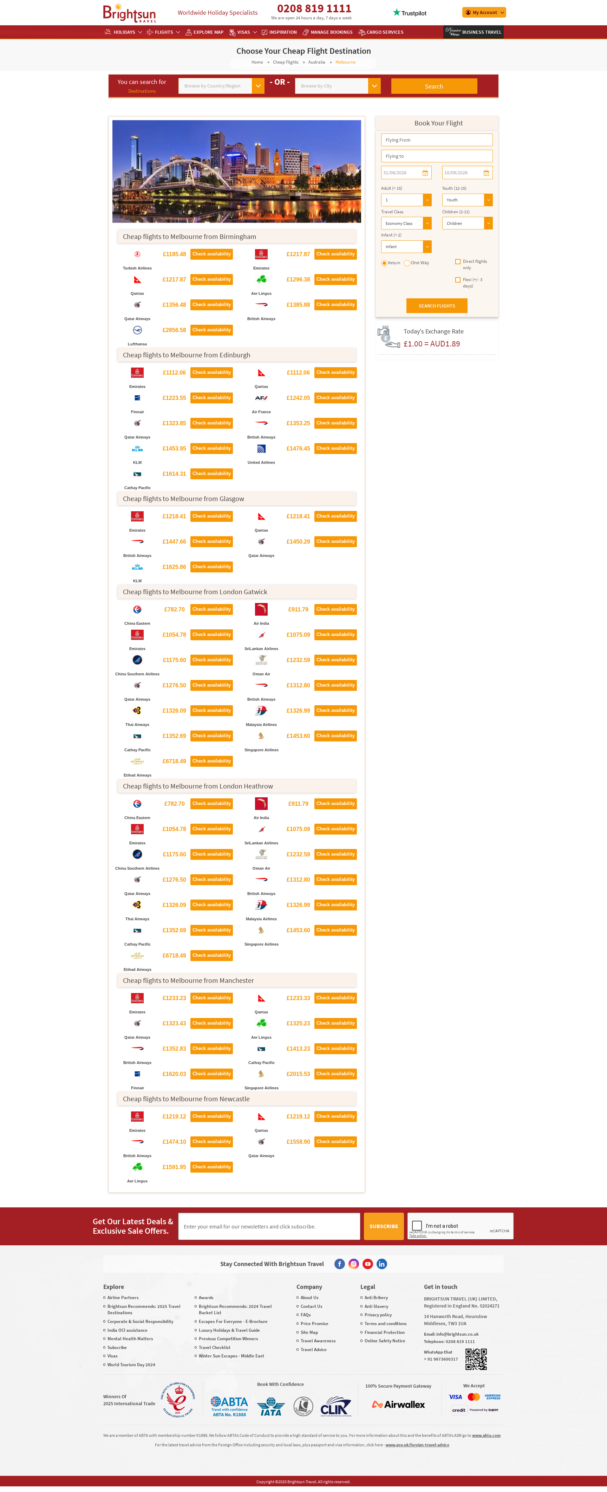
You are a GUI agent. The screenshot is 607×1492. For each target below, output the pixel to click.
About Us (310, 1297)
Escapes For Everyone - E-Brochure (233, 1321)
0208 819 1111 (314, 8)
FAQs (306, 1315)
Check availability (211, 254)
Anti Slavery (376, 1306)
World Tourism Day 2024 (131, 1365)
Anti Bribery (376, 1297)
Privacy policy (378, 1315)
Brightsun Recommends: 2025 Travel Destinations (144, 1309)
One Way (420, 262)
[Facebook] (339, 1264)
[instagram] (353, 1264)
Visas (243, 32)
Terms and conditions (386, 1323)
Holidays (124, 32)
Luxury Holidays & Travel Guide (229, 1330)
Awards (206, 1297)
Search (434, 86)
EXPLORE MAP (208, 32)
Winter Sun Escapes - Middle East (231, 1356)
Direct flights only (475, 264)
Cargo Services (385, 32)
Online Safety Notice (385, 1341)
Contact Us (311, 1306)
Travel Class (392, 212)
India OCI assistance (127, 1330)
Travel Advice (314, 1349)
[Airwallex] (398, 1404)
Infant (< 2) (391, 235)
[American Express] (492, 1397)
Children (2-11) (456, 212)
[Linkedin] (382, 1264)
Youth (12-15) (454, 188)
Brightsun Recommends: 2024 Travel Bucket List (235, 1309)
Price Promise (314, 1323)
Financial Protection (385, 1332)
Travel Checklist (214, 1347)
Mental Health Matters (130, 1339)
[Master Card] (473, 1397)
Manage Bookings (332, 32)
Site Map (309, 1332)
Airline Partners (123, 1297)
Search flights (437, 306)
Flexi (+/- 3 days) (472, 283)
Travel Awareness (318, 1341)
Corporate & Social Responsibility (140, 1321)
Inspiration (283, 32)
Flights (164, 32)
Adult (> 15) (391, 188)
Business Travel (481, 32)
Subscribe (384, 1226)
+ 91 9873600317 (441, 1359)
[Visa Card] (455, 1397)
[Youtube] (368, 1264)
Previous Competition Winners (228, 1339)
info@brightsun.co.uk (457, 1334)
